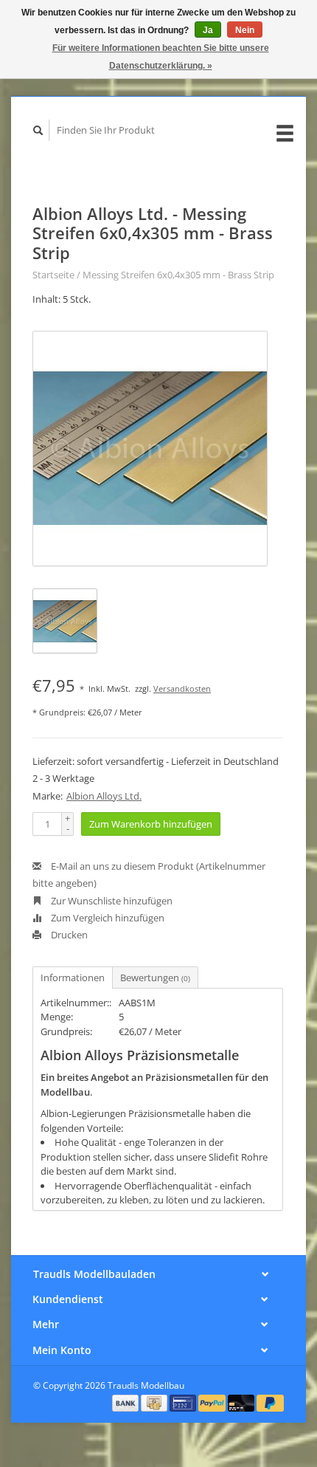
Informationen (73, 977)
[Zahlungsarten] (127, 1402)
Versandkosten (182, 688)
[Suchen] (38, 130)
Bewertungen (155, 977)
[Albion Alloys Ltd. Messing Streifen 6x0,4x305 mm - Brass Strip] (150, 448)
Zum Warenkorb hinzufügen (150, 824)
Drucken (68, 934)
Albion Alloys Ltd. (104, 796)
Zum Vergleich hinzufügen (106, 917)
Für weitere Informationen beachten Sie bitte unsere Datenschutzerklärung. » (160, 57)
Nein (244, 30)
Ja (208, 30)
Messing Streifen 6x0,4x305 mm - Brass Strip (178, 274)
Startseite (53, 274)
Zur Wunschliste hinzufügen (111, 900)
